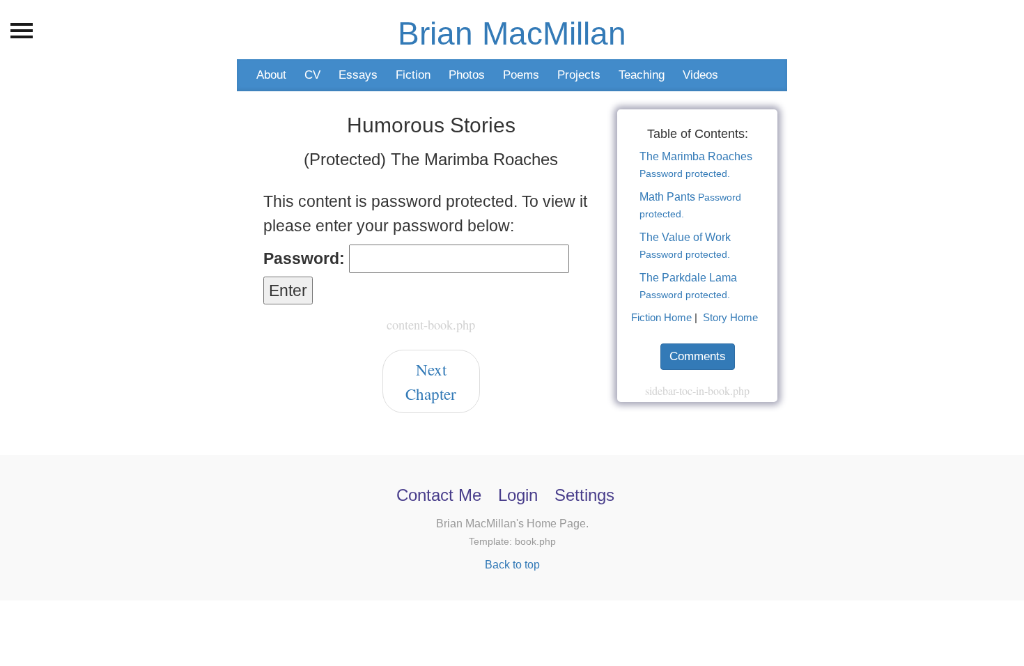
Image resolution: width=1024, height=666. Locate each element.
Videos (700, 75)
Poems (521, 75)
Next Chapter (430, 381)
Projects (578, 75)
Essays (358, 75)
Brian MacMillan (512, 33)
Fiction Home (661, 317)
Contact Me (438, 495)
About (271, 75)
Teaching (642, 75)
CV (312, 75)
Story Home (730, 317)
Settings (584, 495)
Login (518, 495)
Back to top (512, 564)
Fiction (413, 75)
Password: (306, 258)
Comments (697, 356)
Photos (467, 75)
